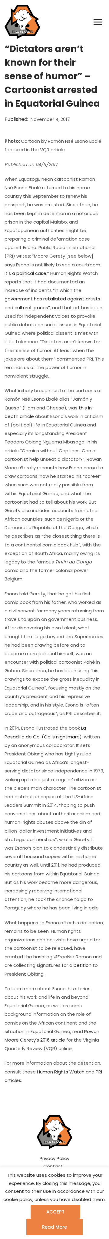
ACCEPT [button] (55, 1212)
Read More (54, 1227)
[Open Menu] (97, 22)
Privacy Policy (54, 1158)
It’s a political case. (26, 273)
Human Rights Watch (60, 1072)
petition (82, 965)
